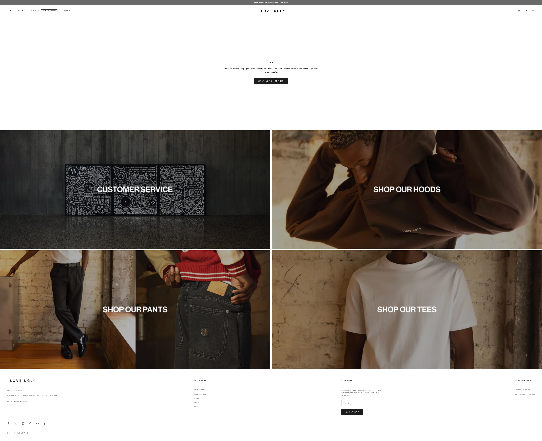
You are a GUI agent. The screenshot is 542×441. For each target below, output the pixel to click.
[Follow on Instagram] (22, 423)
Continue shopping (271, 81)
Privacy (197, 402)
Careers (197, 407)
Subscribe (352, 412)
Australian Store (522, 390)
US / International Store (525, 394)
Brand (66, 11)
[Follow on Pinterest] (30, 423)
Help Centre (199, 390)
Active (21, 11)
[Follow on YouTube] (37, 423)
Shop (9, 11)
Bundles (35, 11)
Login (196, 398)
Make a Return (200, 394)
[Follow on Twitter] (15, 423)
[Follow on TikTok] (44, 423)
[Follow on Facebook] (8, 423)
